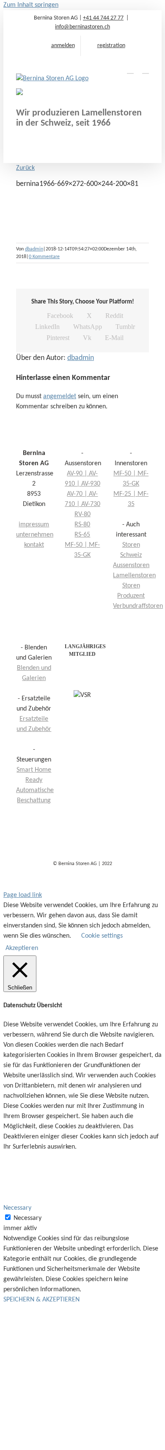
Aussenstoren (131, 565)
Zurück (25, 168)
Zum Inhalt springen (30, 5)
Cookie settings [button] (102, 936)
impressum (34, 524)
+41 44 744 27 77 (103, 18)
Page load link (22, 895)
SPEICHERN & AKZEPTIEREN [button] (41, 1299)
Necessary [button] (17, 1208)
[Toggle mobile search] (130, 69)
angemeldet (59, 396)
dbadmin (34, 249)
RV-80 (82, 514)
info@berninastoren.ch (82, 27)
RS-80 (82, 524)
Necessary (27, 1218)
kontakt (34, 545)
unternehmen (34, 534)
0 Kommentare (44, 256)
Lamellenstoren (134, 575)
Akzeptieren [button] (22, 948)
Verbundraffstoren (138, 606)
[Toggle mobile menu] (145, 69)
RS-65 (82, 534)
